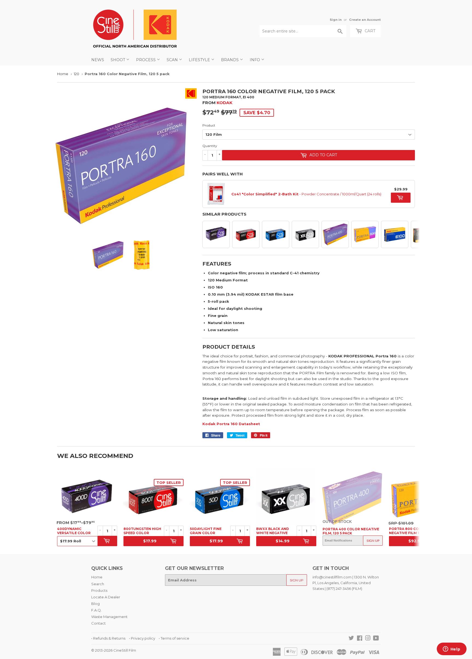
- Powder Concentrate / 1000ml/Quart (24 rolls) (306, 194)
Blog (95, 603)
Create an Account (365, 20)
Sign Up (373, 540)
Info (255, 59)
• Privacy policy (142, 638)
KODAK (224, 102)
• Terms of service (174, 638)
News (97, 59)
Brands (230, 59)
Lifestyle (200, 59)
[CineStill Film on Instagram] (368, 639)
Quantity (209, 146)
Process (146, 59)
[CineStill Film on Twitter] (351, 639)
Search (97, 584)
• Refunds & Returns (108, 638)
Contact (98, 623)
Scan (173, 59)
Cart (369, 30)
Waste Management (109, 616)
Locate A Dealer (105, 597)
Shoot (118, 59)
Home (62, 74)
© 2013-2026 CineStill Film (113, 650)
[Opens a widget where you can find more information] (451, 649)
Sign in (336, 20)
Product (208, 125)
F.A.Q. (96, 610)
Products (99, 590)
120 (76, 74)
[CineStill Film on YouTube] (376, 639)
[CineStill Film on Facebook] (359, 639)
